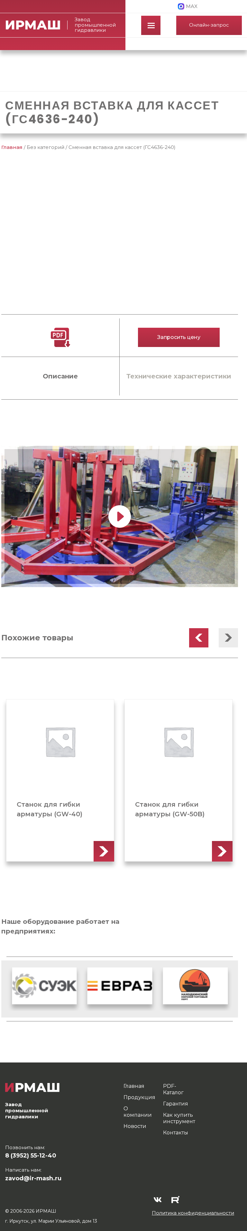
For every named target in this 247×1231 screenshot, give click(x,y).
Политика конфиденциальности (193, 1213)
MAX (191, 6)
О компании (138, 1111)
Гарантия (175, 1104)
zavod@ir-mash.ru (33, 1178)
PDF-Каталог (173, 1089)
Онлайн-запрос (209, 25)
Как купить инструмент (179, 1118)
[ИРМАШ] (37, 25)
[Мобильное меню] (150, 25)
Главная (12, 147)
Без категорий (45, 147)
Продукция (139, 1097)
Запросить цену (178, 337)
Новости (135, 1126)
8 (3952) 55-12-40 (30, 1155)
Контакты (175, 1133)
